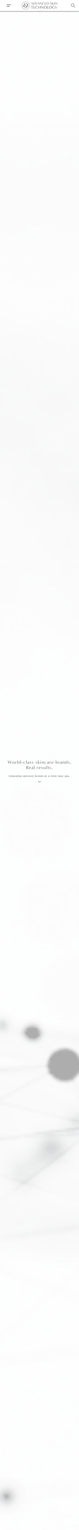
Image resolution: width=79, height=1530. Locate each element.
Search (73, 6)
